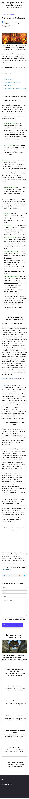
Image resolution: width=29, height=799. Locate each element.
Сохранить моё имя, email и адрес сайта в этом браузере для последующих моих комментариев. (14, 619)
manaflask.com (6, 569)
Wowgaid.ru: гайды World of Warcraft (14, 4)
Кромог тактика (14, 747)
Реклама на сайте (7, 784)
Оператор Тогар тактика (14, 701)
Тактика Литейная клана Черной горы (15, 670)
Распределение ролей (12, 82)
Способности (8, 79)
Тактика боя (8, 85)
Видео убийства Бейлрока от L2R (15, 88)
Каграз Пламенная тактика (14, 762)
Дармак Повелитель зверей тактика (14, 731)
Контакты (4, 779)
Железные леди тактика (14, 716)
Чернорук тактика (14, 686)
